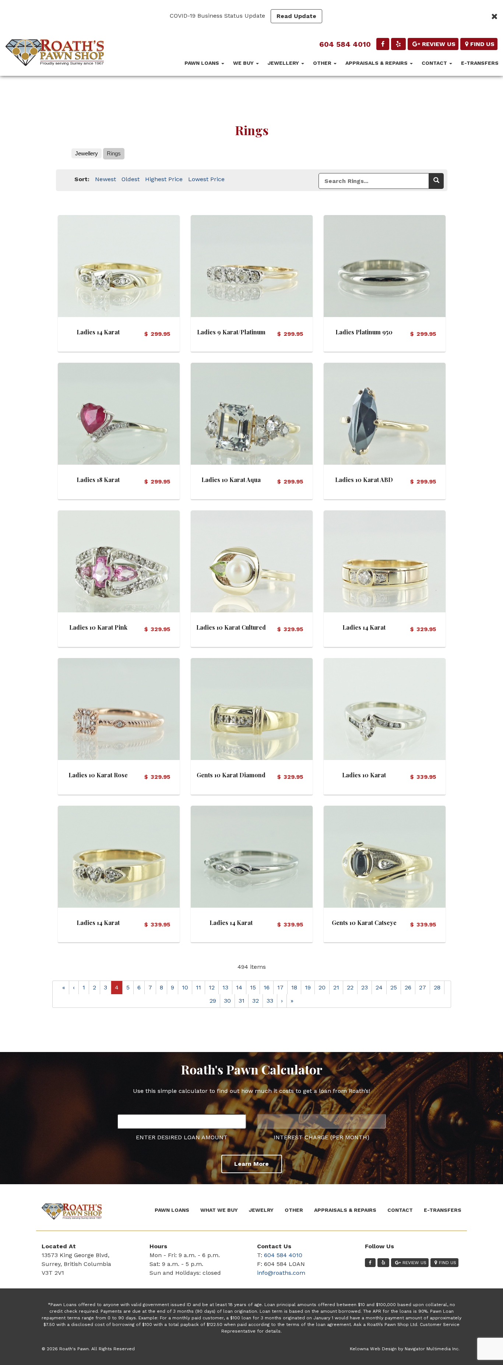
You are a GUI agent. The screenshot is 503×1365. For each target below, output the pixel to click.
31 (242, 1000)
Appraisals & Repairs (377, 63)
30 (227, 1000)
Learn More (251, 1163)
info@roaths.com (281, 1272)
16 (267, 987)
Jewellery (284, 63)
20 (322, 987)
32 (255, 1000)
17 (280, 987)
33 (270, 1000)
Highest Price (164, 179)
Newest (105, 179)
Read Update (296, 16)
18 (294, 987)
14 (239, 987)
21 (336, 987)
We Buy (244, 63)
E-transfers (480, 63)
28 (437, 987)
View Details (118, 264)
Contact (435, 63)
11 (198, 987)
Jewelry (261, 1210)
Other (323, 63)
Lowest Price (206, 179)
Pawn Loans (202, 63)
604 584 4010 (345, 44)
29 (213, 1000)
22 (350, 987)
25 (393, 987)
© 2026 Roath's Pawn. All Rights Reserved (88, 1348)
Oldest (131, 179)
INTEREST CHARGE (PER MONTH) (321, 1137)
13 (225, 987)
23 (364, 987)
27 (422, 987)
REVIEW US (438, 44)
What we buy (219, 1210)
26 (408, 987)
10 (185, 987)
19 (308, 987)
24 (379, 987)
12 (212, 987)
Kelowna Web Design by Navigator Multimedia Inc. (405, 1348)
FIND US (482, 44)
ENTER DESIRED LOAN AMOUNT (182, 1137)
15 (253, 987)
